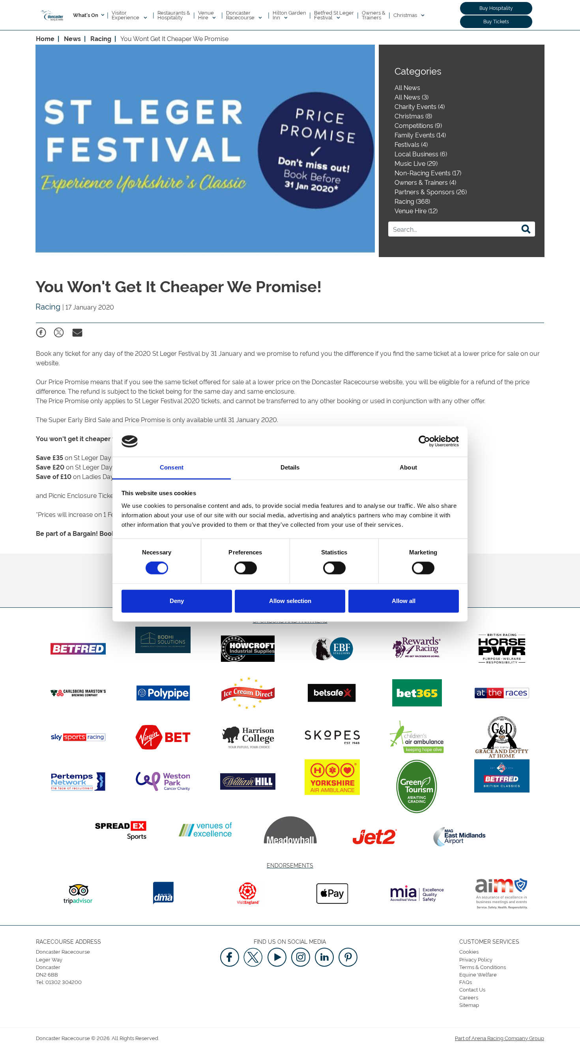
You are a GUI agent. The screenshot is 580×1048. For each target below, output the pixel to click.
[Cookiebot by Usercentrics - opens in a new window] (424, 441)
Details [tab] (290, 467)
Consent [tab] (171, 467)
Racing (100, 38)
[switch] (245, 568)
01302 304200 (63, 981)
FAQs (465, 981)
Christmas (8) (413, 115)
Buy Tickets (496, 21)
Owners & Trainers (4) (425, 182)
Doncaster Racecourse (241, 15)
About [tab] (408, 467)
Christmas (405, 14)
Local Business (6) (421, 153)
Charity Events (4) (420, 106)
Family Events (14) (420, 134)
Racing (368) (412, 201)
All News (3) (411, 96)
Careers (468, 997)
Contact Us (472, 989)
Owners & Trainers (373, 15)
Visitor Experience (126, 15)
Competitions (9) (418, 125)
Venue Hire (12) (416, 210)
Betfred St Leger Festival (334, 15)
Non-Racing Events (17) (428, 172)
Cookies (469, 951)
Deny (177, 600)
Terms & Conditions (482, 966)
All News (407, 87)
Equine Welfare (478, 974)
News (72, 38)
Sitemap (469, 1004)
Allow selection (290, 600)
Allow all (403, 600)
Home (45, 38)
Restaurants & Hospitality (173, 15)
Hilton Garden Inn (289, 15)
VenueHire (206, 15)
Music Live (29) (416, 163)
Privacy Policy (475, 959)
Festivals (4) (411, 144)
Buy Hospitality (496, 7)
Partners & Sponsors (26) (431, 191)
